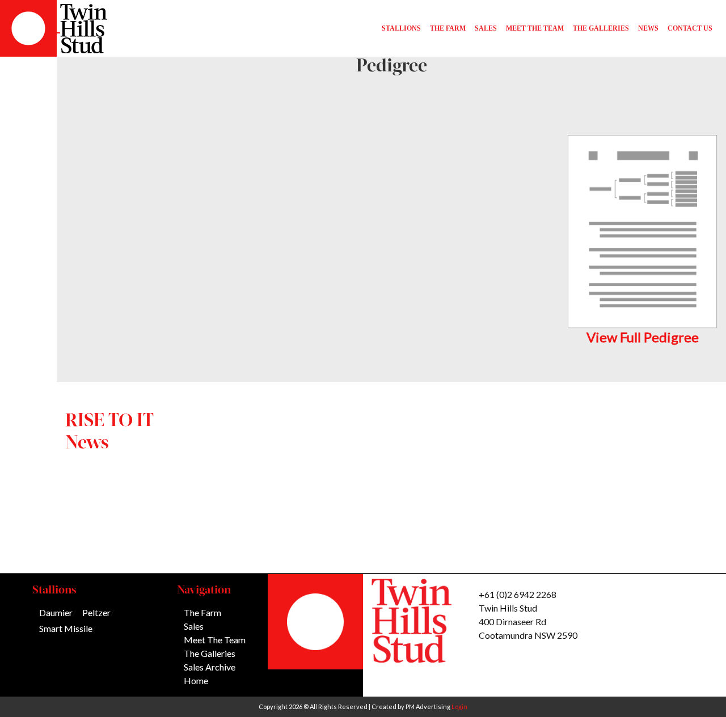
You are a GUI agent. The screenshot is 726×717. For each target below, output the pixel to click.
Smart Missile (65, 628)
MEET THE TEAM (535, 28)
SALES (486, 28)
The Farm (202, 612)
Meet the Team (215, 639)
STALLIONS (401, 28)
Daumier (56, 612)
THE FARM (448, 28)
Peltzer (96, 612)
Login (459, 706)
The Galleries (209, 653)
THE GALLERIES (601, 28)
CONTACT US (690, 28)
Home (196, 680)
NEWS (648, 28)
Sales (194, 626)
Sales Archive (209, 666)
